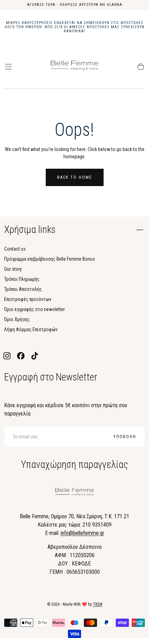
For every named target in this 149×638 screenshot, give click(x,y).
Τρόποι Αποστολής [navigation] (23, 289)
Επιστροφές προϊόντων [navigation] (27, 299)
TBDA (97, 604)
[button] (8, 66)
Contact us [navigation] (15, 249)
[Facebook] (21, 356)
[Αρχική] (74, 66)
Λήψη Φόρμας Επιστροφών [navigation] (31, 329)
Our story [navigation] (13, 269)
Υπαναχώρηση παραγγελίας (74, 464)
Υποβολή (124, 436)
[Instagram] (7, 356)
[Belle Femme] (74, 493)
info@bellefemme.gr (82, 533)
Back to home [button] (74, 177)
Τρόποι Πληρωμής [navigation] (22, 279)
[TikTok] (34, 356)
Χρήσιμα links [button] (29, 229)
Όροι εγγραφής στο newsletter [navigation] (34, 309)
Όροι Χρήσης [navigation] (17, 319)
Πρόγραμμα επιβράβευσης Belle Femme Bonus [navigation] (49, 259)
